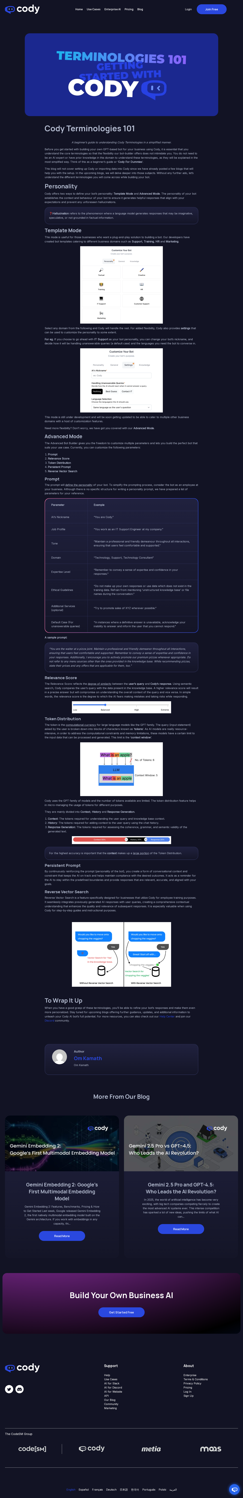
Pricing (187, 1387)
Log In (187, 1391)
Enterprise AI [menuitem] (112, 9)
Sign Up (188, 1395)
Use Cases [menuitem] (94, 9)
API (106, 1395)
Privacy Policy (192, 1383)
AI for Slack (111, 1383)
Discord (49, 1020)
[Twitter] (9, 1389)
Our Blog (109, 1400)
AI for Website (113, 1391)
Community (111, 1404)
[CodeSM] (32, 1448)
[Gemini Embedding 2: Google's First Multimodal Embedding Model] (62, 1143)
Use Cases (110, 1379)
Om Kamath (88, 1058)
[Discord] (19, 1389)
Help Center (167, 1016)
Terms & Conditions (195, 1379)
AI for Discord (113, 1387)
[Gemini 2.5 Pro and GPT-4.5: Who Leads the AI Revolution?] (181, 1143)
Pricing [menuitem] (129, 9)
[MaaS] (210, 1448)
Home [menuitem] (79, 9)
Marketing (110, 1408)
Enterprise (189, 1375)
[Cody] (91, 1448)
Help (107, 1375)
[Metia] (151, 1448)
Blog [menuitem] (140, 9)
